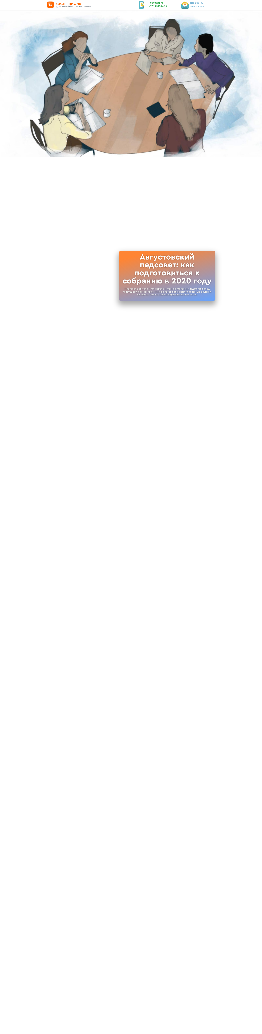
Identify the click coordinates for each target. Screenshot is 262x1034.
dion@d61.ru (196, 3)
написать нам (197, 6)
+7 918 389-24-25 (158, 6)
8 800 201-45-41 (158, 3)
